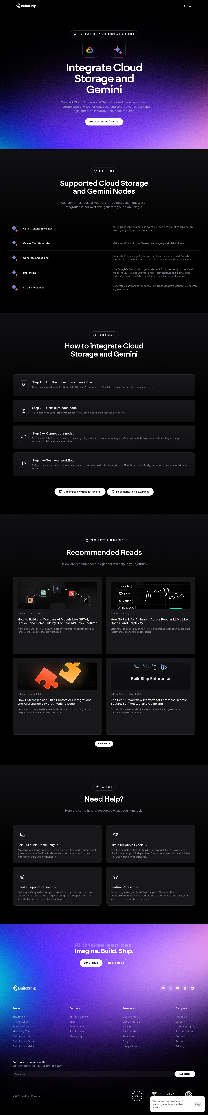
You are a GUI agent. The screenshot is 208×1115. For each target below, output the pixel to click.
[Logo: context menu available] (27, 6)
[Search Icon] (184, 6)
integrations (88, 34)
